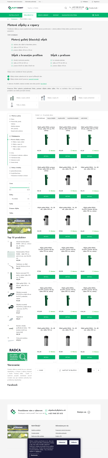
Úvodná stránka (35, 433)
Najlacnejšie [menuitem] (51, 118)
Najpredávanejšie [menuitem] (73, 118)
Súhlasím (74, 442)
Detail (46, 156)
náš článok (44, 84)
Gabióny (13, 124)
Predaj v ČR (59, 436)
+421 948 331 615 (77, 7)
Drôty (12, 153)
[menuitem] (14, 15)
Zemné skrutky (14, 162)
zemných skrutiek (34, 79)
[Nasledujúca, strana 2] (94, 370)
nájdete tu (38, 451)
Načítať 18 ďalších (69, 370)
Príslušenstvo (16, 136)
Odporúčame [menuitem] (41, 118)
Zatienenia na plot (15, 160)
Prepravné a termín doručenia (14, 1)
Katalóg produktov (36, 430)
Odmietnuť (62, 442)
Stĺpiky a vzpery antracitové (19, 146)
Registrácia (96, 1)
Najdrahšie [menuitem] (61, 118)
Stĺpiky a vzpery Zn (17, 144)
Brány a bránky (16, 168)
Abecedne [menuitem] (84, 118)
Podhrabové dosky (15, 157)
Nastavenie (34, 455)
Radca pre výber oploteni (38, 436)
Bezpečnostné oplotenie (17, 131)
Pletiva (12, 119)
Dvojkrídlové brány (15, 173)
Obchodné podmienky (30, 1)
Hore (41, 370)
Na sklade (20, 199)
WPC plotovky (14, 128)
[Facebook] (89, 412)
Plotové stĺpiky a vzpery (18, 139)
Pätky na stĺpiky (16, 149)
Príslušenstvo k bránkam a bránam (19, 175)
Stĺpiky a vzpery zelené (18, 142)
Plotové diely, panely (16, 121)
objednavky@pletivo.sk (57, 410)
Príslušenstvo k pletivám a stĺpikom (19, 155)
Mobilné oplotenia (15, 126)
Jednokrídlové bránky (16, 171)
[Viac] (96, 15)
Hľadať (66, 8)
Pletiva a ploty (16, 116)
